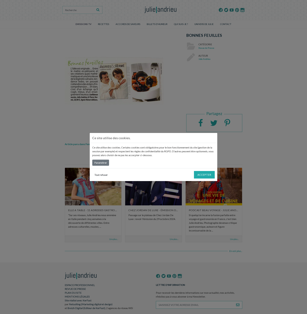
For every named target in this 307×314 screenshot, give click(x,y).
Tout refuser (101, 174)
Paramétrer (100, 162)
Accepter (204, 174)
